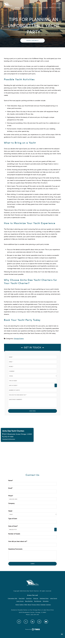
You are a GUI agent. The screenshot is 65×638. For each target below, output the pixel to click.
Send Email (32, 411)
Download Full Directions (8, 439)
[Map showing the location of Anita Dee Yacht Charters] (32, 447)
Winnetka (46, 601)
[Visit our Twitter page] (26, 621)
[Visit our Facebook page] (19, 621)
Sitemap (43, 604)
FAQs (25, 604)
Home (17, 604)
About (29, 604)
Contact (58, 7)
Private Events (25, 7)
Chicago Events (19, 338)
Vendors (34, 7)
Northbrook (37, 601)
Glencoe (35, 598)
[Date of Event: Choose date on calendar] (56, 385)
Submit (33, 563)
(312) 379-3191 (57, 3)
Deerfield (21, 598)
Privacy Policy (36, 604)
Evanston (29, 598)
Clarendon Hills (12, 598)
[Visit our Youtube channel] (46, 621)
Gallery (45, 7)
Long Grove (20, 601)
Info (40, 7)
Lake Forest (53, 598)
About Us (51, 7)
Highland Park (44, 598)
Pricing (17, 7)
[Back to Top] (61, 634)
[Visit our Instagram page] (39, 621)
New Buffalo (29, 601)
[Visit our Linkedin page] (32, 621)
